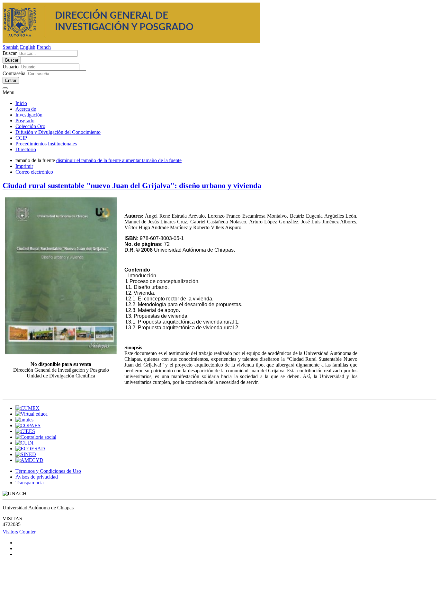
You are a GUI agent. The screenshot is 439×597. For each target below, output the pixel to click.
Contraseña (14, 73)
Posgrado (24, 120)
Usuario (11, 66)
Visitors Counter (19, 531)
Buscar (10, 53)
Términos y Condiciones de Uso (48, 471)
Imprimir (24, 166)
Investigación (28, 114)
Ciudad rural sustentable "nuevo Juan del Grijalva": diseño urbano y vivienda (132, 185)
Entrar (10, 80)
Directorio (25, 149)
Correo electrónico (34, 172)
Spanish (11, 47)
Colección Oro (30, 126)
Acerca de (25, 109)
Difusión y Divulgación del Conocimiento (58, 132)
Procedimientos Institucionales (46, 143)
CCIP (21, 138)
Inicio (21, 103)
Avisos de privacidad (36, 477)
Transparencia (29, 482)
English (27, 47)
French (44, 47)
